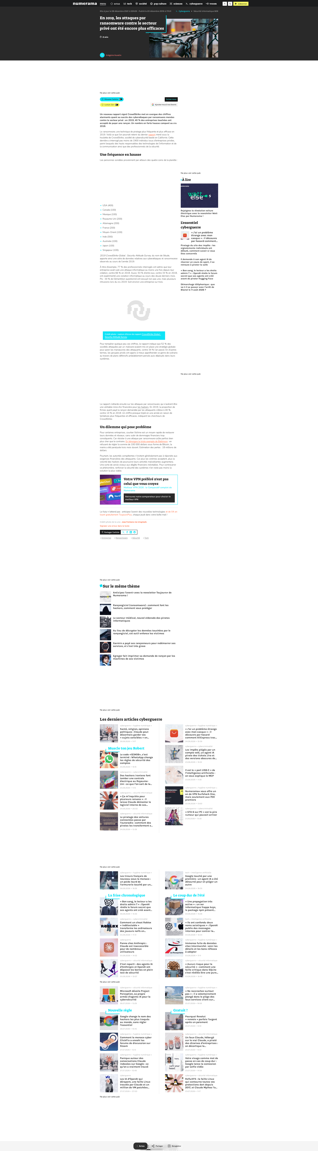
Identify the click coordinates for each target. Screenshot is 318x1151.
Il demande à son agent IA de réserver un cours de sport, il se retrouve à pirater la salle (198, 262)
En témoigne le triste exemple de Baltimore (147, 441)
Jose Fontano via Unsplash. (134, 522)
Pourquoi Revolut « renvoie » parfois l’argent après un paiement (201, 1019)
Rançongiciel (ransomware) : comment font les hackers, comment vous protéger (141, 607)
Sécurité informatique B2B (206, 11)
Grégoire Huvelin (113, 55)
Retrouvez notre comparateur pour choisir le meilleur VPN (148, 498)
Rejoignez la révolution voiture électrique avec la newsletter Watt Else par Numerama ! (199, 213)
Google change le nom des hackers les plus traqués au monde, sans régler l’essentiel (135, 1020)
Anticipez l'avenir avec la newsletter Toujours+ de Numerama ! (142, 594)
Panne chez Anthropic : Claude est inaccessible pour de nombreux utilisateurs (134, 947)
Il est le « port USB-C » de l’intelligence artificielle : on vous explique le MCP (200, 773)
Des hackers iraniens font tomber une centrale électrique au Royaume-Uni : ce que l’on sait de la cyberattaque (135, 779)
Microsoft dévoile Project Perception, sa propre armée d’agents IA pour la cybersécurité (135, 995)
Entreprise (106, 538)
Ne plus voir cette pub (110, 93)
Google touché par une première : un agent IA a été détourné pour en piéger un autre (201, 880)
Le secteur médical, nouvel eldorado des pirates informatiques (141, 619)
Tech (146, 538)
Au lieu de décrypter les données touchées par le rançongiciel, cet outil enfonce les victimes (141, 632)
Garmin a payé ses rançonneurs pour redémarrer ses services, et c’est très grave (144, 645)
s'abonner (242, 4)
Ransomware (122, 538)
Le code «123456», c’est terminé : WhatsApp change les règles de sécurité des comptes (136, 758)
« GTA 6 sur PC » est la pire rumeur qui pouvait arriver (201, 813)
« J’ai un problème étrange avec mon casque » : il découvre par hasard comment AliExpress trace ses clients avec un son (204, 236)
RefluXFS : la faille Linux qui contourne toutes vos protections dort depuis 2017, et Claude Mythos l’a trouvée (200, 1083)
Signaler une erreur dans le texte (114, 526)
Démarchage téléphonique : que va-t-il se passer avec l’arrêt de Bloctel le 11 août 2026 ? (198, 287)
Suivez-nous (171, 99)
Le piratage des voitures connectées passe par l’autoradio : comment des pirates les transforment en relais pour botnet (136, 821)
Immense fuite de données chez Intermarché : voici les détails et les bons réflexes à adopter (201, 947)
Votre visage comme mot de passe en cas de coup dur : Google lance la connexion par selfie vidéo (201, 1062)
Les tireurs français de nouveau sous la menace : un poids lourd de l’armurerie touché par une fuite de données (136, 880)
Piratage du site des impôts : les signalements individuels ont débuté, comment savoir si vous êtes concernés (198, 249)
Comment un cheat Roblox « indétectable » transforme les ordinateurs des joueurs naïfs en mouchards (136, 926)
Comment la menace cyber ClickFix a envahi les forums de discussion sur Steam (136, 1041)
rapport (151, 134)
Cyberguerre (184, 11)
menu (103, 3)
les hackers (143, 407)
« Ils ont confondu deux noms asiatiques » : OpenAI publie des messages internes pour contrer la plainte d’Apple (201, 926)
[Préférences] (230, 4)
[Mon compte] (225, 4)
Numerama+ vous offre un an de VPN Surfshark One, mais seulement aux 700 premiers (200, 795)
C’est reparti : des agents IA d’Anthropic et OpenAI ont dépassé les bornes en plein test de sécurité (136, 968)
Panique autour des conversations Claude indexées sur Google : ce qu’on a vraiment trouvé (134, 1062)
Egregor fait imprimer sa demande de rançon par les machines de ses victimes (144, 657)
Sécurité (136, 538)
